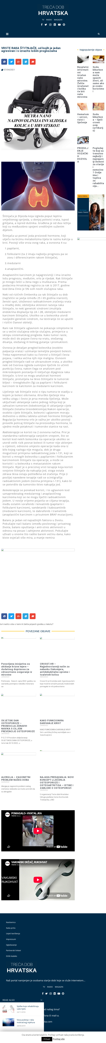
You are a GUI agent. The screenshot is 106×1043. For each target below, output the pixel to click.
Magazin (58, 19)
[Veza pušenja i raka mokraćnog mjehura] (8, 1022)
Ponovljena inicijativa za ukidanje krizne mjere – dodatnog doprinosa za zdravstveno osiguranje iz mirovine (16, 669)
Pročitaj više (59, 1039)
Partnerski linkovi (13, 950)
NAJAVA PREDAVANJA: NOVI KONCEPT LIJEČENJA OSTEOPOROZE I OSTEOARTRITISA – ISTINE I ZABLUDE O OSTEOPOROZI (57, 782)
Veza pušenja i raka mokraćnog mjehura (26, 1021)
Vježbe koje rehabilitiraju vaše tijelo (28, 1007)
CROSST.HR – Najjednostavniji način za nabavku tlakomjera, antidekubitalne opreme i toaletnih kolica (55, 669)
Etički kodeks (11, 956)
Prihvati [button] (47, 1039)
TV (43, 19)
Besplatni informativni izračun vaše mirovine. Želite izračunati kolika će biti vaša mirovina (83, 82)
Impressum (11, 939)
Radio (49, 19)
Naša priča (10, 928)
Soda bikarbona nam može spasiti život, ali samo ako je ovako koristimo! (98, 79)
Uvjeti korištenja (13, 933)
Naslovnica (11, 922)
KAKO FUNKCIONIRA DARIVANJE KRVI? (52, 722)
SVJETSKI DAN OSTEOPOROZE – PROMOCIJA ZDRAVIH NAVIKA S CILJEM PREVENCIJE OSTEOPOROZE (18, 726)
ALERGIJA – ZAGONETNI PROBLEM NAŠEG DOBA (16, 778)
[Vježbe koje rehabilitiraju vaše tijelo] (8, 1009)
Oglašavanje (11, 945)
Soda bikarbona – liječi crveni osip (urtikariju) (98, 122)
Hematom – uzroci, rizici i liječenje (83, 118)
